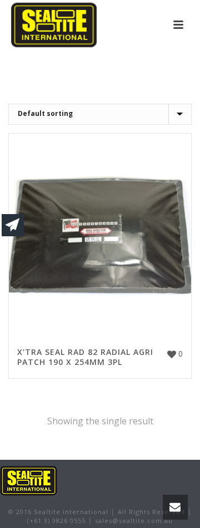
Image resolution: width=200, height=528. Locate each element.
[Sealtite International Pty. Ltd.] (28, 480)
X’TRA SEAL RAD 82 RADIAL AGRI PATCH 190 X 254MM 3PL (85, 357)
